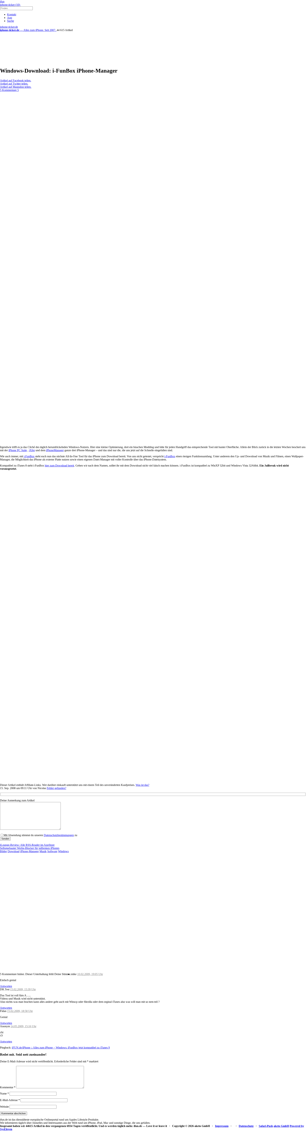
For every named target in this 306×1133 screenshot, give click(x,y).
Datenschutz (246, 1125)
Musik (43, 851)
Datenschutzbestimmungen (59, 835)
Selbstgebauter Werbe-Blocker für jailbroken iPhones (29, 848)
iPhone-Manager (29, 851)
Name (4, 1093)
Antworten (6, 986)
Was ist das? (142, 784)
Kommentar (7, 1087)
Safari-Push (266, 1125)
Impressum (221, 1125)
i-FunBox (29, 456)
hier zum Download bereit (59, 465)
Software (52, 851)
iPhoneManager (55, 450)
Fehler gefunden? (56, 788)
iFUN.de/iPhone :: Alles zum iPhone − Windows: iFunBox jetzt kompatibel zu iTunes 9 (61, 1047)
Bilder (3, 851)
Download (13, 851)
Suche (10, 20)
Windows (63, 851)
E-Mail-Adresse (10, 1100)
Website (4, 1106)
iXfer (32, 450)
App (9, 17)
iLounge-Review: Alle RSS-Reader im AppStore (27, 844)
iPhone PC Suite (17, 450)
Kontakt (11, 14)
